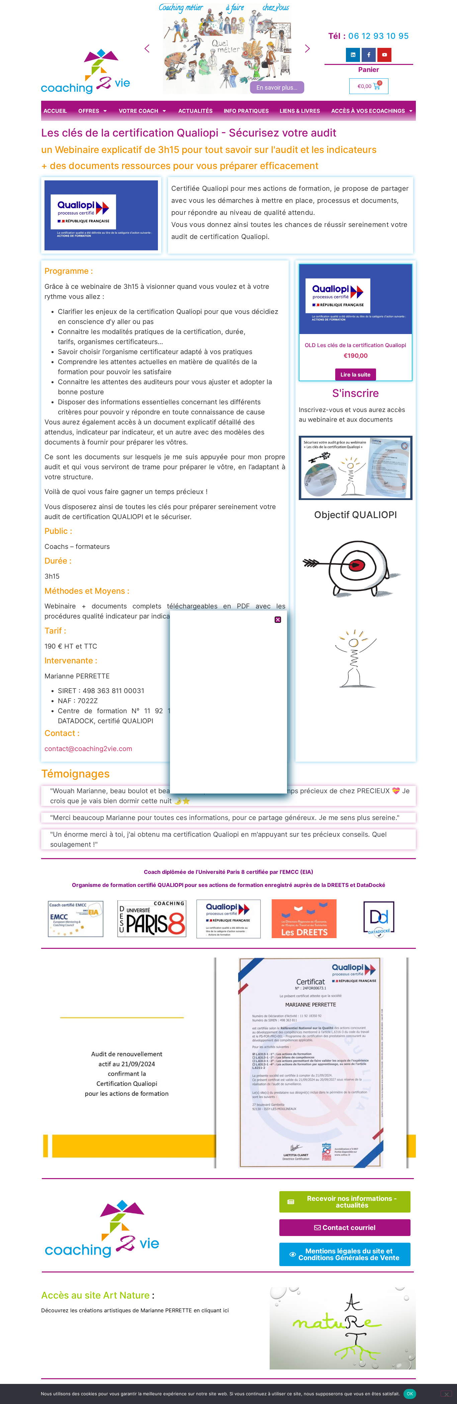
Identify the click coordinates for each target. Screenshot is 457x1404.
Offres (88, 110)
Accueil (55, 110)
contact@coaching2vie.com (88, 749)
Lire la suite (356, 374)
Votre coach (138, 110)
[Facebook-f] (369, 55)
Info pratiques (246, 110)
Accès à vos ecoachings (368, 110)
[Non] (446, 1394)
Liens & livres (300, 110)
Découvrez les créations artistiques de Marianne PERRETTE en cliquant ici (135, 1310)
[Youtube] (384, 55)
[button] (147, 48)
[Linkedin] (353, 55)
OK (410, 1393)
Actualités (195, 110)
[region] (227, 48)
